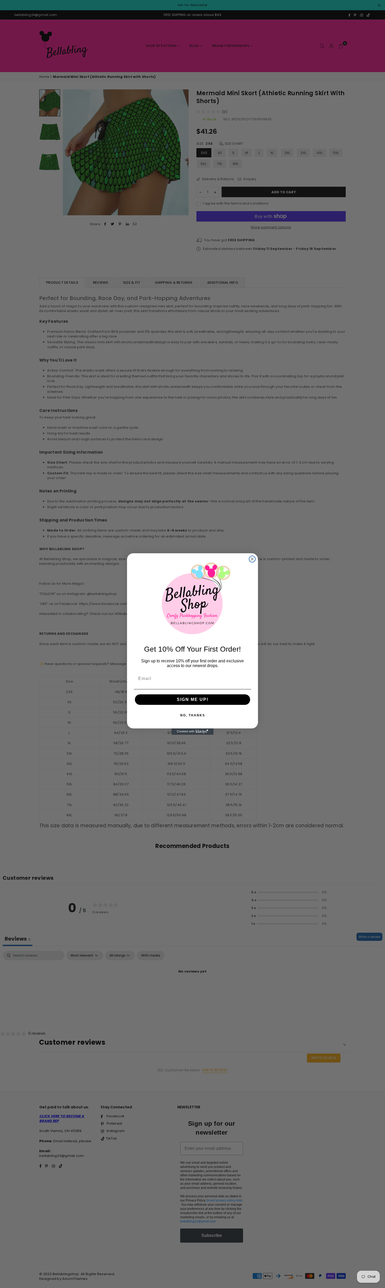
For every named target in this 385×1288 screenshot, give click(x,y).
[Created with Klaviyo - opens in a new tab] (192, 731)
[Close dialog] (252, 559)
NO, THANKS (192, 715)
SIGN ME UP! (192, 699)
